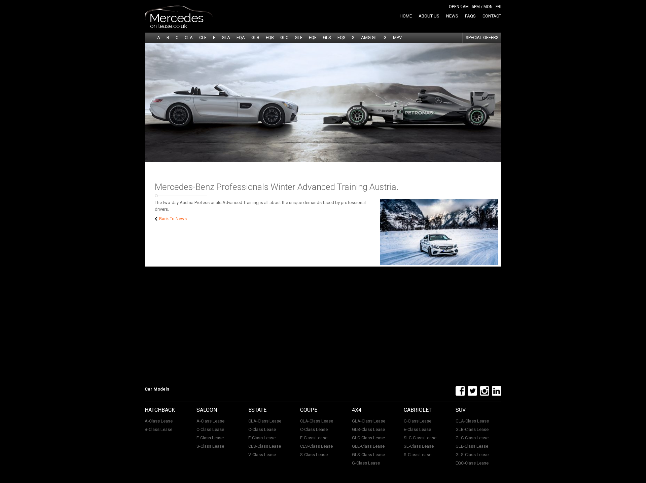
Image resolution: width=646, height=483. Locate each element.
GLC (284, 37)
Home (406, 15)
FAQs (470, 15)
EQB (270, 37)
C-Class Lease (210, 429)
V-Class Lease (262, 454)
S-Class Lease (210, 446)
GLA (226, 37)
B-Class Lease (158, 429)
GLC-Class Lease (368, 437)
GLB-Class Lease (368, 429)
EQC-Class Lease (472, 463)
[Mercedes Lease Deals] (179, 26)
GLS (327, 37)
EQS (341, 37)
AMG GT (369, 37)
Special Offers (482, 37)
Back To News (172, 218)
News (452, 15)
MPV (397, 37)
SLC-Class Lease (420, 437)
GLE (298, 37)
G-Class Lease (366, 463)
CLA (189, 37)
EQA (241, 37)
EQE (313, 37)
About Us (429, 15)
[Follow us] (459, 394)
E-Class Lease (210, 437)
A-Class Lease (159, 421)
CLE (203, 37)
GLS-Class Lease (368, 454)
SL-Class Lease (419, 446)
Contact (491, 15)
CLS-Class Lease (264, 446)
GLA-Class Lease (368, 421)
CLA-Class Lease (264, 421)
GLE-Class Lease (368, 446)
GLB (255, 37)
